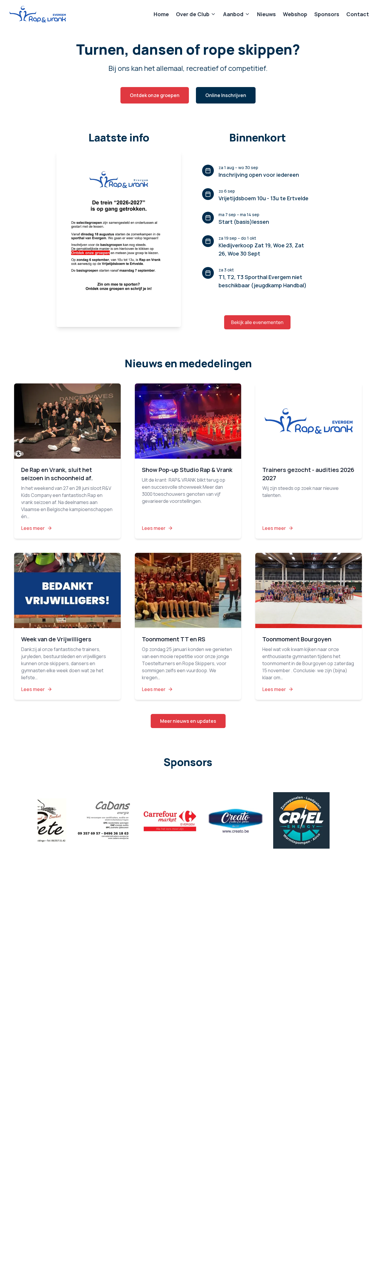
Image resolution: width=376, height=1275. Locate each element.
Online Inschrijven (225, 95)
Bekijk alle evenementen (257, 322)
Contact (357, 14)
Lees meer (33, 528)
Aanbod (233, 14)
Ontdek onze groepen (154, 95)
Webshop (295, 14)
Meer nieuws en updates (188, 721)
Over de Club (192, 14)
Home (161, 14)
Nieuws (266, 14)
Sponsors (326, 14)
